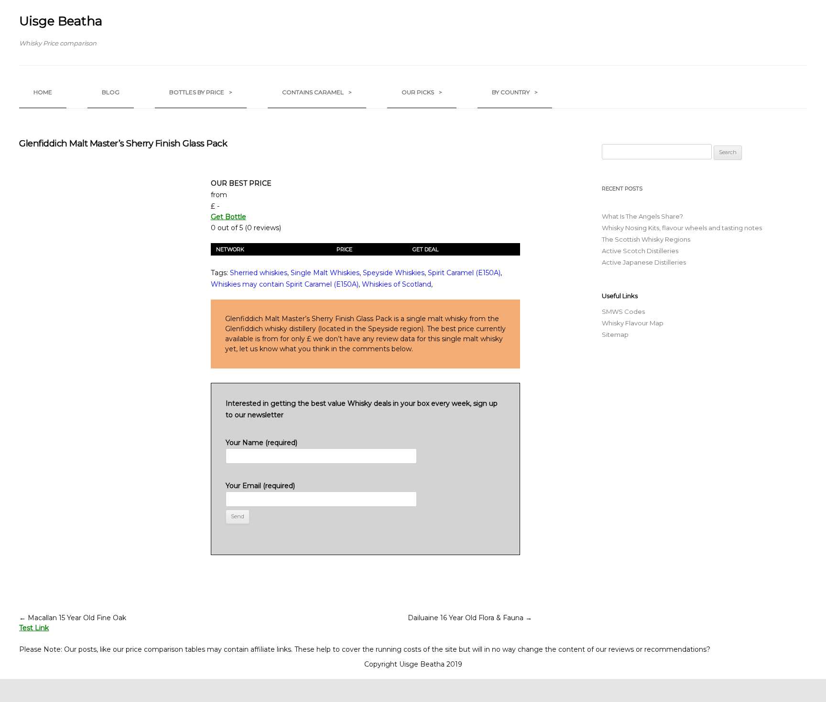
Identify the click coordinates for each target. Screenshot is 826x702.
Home (42, 92)
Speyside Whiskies (393, 272)
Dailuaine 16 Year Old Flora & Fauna (470, 617)
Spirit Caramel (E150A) (464, 272)
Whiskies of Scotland (396, 284)
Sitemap (615, 334)
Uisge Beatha (60, 21)
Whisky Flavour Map (632, 323)
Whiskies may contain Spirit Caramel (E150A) (285, 284)
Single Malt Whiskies (325, 272)
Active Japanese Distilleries (644, 262)
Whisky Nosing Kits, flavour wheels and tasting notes (682, 228)
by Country (515, 92)
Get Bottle (228, 216)
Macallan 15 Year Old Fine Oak (72, 617)
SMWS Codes (623, 311)
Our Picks (422, 92)
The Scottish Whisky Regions (646, 239)
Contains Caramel (317, 92)
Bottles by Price (200, 92)
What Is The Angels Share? (642, 216)
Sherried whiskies (258, 272)
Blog (111, 92)
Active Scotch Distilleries (640, 251)
